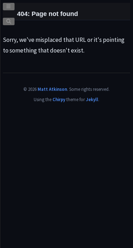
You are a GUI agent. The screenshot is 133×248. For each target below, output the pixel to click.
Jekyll (92, 99)
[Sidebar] (9, 6)
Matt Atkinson (52, 89)
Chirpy (58, 99)
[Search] (9, 21)
